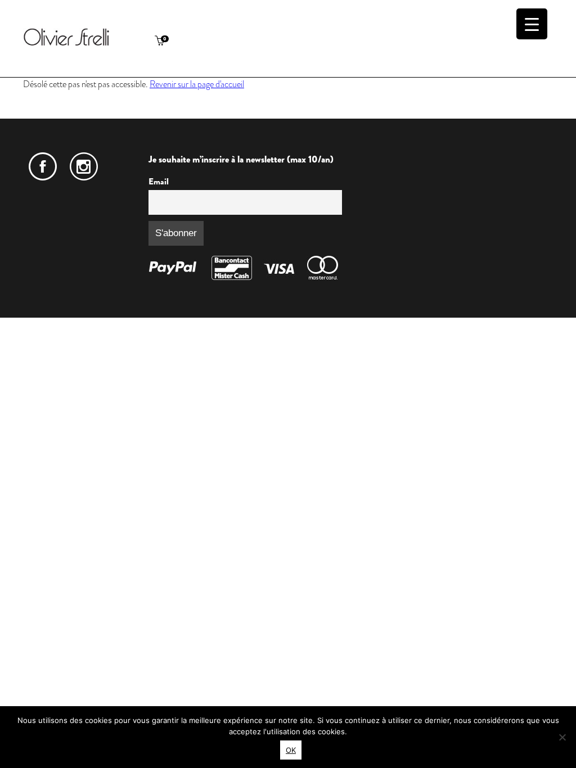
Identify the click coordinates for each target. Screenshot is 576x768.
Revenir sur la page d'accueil (197, 84)
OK (291, 750)
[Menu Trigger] (531, 23)
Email (158, 181)
